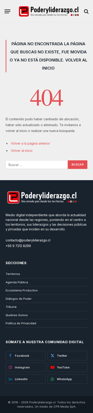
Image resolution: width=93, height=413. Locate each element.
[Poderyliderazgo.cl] (42, 210)
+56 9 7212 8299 (18, 246)
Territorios (13, 274)
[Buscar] (85, 11)
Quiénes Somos (17, 315)
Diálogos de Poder (19, 298)
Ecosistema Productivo (22, 290)
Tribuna (11, 307)
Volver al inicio (22, 150)
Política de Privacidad (21, 323)
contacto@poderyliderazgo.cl (28, 240)
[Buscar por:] (37, 164)
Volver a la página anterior (30, 143)
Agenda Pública (17, 282)
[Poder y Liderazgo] (48, 11)
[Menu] (7, 11)
